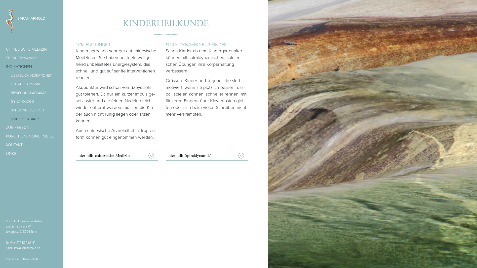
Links (11, 153)
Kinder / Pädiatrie (26, 119)
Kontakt (14, 144)
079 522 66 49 (26, 243)
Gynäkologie (22, 102)
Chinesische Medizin (26, 49)
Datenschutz (30, 259)
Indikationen (19, 66)
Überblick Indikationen (31, 75)
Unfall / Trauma (25, 84)
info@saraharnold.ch (27, 248)
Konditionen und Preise (30, 136)
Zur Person (17, 127)
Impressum (12, 259)
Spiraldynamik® (21, 58)
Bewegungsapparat (28, 93)
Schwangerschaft (27, 110)
